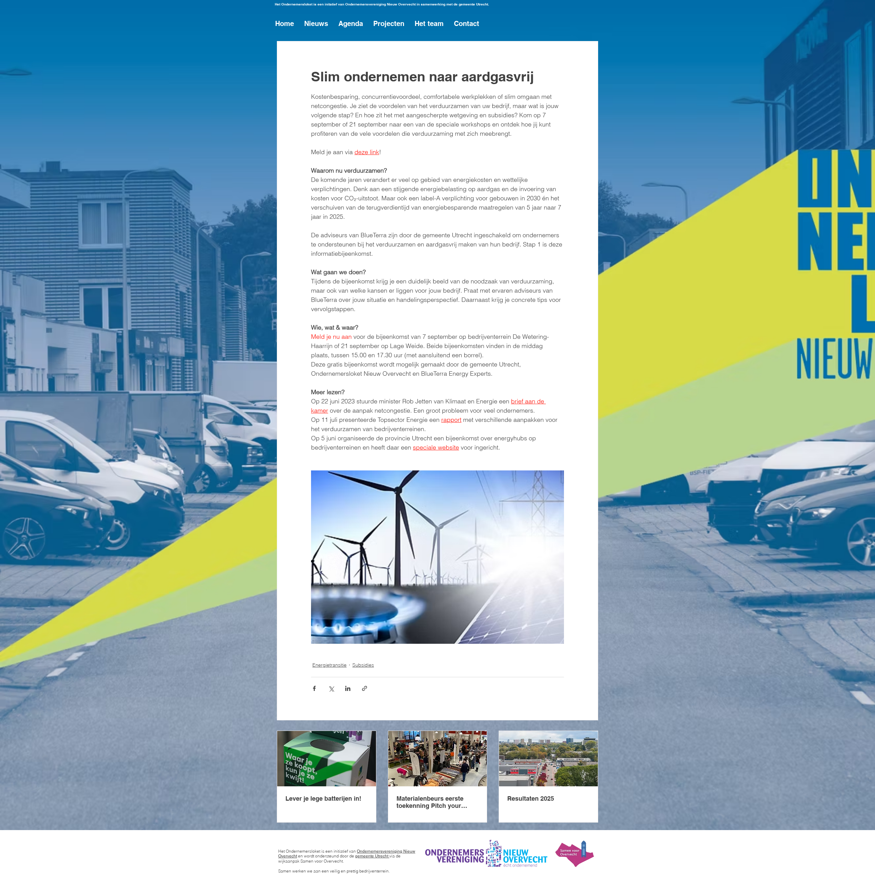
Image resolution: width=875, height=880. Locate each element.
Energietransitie (329, 665)
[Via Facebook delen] (314, 688)
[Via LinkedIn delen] (348, 688)
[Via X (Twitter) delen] (331, 688)
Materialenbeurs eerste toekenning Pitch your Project (429, 802)
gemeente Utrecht (372, 856)
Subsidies (363, 665)
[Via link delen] (364, 688)
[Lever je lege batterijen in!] (326, 758)
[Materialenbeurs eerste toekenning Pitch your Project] (437, 758)
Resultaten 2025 (530, 798)
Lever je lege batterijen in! (323, 798)
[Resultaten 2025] (548, 758)
